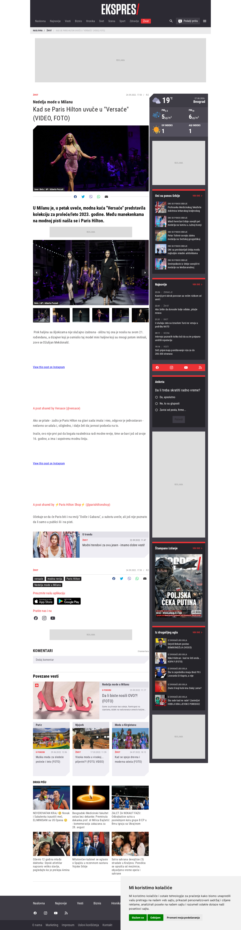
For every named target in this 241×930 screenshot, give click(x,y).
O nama (37, 925)
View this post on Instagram (49, 367)
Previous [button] (37, 272)
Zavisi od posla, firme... (173, 410)
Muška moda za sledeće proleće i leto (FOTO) (51, 749)
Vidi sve (196, 196)
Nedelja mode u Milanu (47, 585)
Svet (101, 21)
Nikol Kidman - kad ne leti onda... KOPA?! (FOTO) (178, 658)
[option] (91, 272)
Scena (111, 21)
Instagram (44, 618)
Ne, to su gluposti (170, 403)
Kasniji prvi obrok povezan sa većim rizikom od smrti (178, 295)
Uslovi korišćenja (88, 925)
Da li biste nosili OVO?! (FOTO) (91, 700)
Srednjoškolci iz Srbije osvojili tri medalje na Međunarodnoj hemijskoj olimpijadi (178, 263)
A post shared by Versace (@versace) (56, 408)
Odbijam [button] (155, 917)
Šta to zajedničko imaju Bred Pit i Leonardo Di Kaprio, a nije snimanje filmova (178, 672)
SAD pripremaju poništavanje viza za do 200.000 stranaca (178, 350)
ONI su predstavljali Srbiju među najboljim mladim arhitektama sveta (178, 249)
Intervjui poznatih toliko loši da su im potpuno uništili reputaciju (178, 336)
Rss (200, 367)
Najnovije (55, 21)
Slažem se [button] (138, 917)
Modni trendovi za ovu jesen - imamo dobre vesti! (91, 545)
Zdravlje (134, 21)
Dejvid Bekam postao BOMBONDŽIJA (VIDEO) (178, 644)
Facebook (36, 618)
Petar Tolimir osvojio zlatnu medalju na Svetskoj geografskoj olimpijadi (178, 235)
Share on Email (106, 197)
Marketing (52, 925)
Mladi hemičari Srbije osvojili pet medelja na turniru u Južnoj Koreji (178, 221)
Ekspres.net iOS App (43, 601)
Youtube (53, 618)
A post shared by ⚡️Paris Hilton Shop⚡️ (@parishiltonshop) (71, 504)
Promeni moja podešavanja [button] (183, 917)
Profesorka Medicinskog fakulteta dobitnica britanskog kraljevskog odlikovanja (178, 207)
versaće (38, 578)
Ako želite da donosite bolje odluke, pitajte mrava (178, 309)
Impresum (68, 925)
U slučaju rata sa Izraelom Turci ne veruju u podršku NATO (178, 323)
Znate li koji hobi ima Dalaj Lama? (178, 686)
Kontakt (107, 925)
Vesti (68, 21)
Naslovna (40, 21)
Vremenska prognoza (178, 100)
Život (146, 21)
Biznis (78, 21)
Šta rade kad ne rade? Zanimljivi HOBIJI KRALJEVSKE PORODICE (178, 700)
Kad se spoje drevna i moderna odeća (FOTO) (130, 749)
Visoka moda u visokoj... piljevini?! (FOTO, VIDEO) (91, 749)
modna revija (54, 578)
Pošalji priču (191, 21)
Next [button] (145, 272)
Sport (122, 21)
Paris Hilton (73, 578)
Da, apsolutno (167, 397)
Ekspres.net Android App (69, 601)
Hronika (90, 21)
